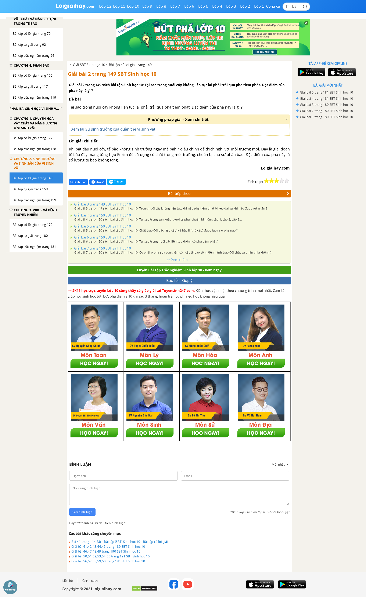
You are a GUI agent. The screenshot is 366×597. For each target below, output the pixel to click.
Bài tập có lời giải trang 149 (130, 64)
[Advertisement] (328, 187)
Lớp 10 (133, 6)
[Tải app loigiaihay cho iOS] (341, 72)
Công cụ (273, 6)
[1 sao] (266, 180)
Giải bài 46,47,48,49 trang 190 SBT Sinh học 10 (105, 551)
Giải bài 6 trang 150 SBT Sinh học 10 (102, 237)
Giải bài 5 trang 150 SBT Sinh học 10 (102, 226)
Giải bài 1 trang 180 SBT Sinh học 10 (326, 117)
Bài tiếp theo (179, 193)
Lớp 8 (161, 6)
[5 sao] (286, 180)
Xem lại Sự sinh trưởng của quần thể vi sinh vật (113, 129)
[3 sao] (276, 180)
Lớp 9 (147, 6)
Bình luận (80, 182)
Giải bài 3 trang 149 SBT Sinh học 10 (102, 204)
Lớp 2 (245, 6)
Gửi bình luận (82, 512)
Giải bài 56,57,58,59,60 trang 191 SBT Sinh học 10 (108, 561)
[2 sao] (271, 180)
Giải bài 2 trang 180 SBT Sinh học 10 (326, 111)
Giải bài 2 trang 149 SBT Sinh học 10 (112, 73)
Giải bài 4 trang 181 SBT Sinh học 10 (326, 98)
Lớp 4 (217, 6)
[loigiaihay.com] (75, 8)
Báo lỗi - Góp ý (179, 280)
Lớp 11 (119, 6)
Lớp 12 (105, 6)
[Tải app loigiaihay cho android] (311, 72)
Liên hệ (67, 580)
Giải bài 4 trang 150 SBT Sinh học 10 (102, 215)
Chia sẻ (99, 182)
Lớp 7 (175, 6)
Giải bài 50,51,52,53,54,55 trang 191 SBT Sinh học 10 (110, 556)
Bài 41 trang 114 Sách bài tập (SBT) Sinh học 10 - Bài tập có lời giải (119, 541)
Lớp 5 (203, 6)
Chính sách (90, 580)
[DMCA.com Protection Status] (145, 590)
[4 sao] (281, 180)
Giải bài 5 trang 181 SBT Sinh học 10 (326, 92)
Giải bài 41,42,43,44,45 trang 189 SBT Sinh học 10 (108, 546)
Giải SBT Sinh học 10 (89, 64)
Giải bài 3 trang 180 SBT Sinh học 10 (326, 104)
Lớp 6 (189, 6)
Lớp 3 (231, 6)
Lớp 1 (259, 6)
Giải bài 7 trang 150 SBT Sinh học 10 (102, 248)
